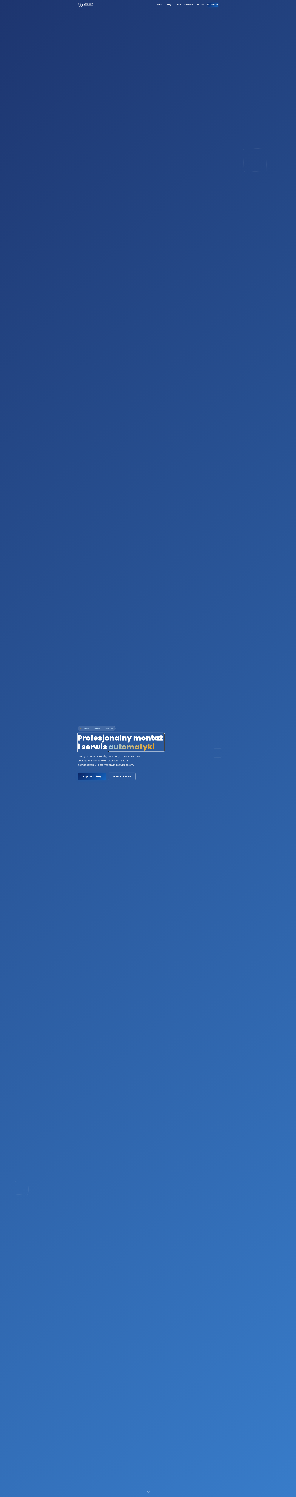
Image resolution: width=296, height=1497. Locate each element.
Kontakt (200, 4)
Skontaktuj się (123, 776)
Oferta (178, 4)
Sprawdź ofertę (93, 776)
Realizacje (188, 4)
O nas (159, 4)
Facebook (214, 4)
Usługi (168, 4)
